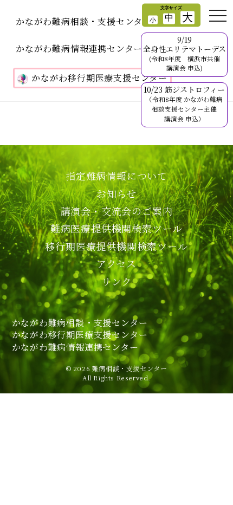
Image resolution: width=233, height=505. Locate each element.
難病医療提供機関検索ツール (116, 228)
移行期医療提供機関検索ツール (116, 246)
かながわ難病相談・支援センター (84, 21)
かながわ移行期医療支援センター (99, 78)
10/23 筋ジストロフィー (184, 103)
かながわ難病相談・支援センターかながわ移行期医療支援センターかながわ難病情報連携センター (80, 334)
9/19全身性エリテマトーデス (184, 53)
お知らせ (116, 193)
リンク (116, 281)
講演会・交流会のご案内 (117, 211)
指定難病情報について (116, 176)
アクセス (116, 263)
